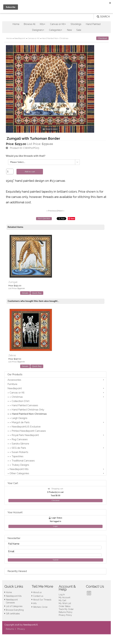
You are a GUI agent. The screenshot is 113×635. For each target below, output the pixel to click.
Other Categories (19, 473)
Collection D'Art (20, 401)
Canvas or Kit (33, 38)
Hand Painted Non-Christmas (55, 38)
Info (35, 603)
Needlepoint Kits (19, 469)
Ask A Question (44, 218)
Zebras (12, 355)
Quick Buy (36, 293)
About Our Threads (42, 600)
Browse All (29, 24)
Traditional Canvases (23, 460)
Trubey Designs (20, 464)
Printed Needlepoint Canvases (29, 430)
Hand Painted (93, 24)
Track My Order (66, 609)
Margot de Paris (21, 422)
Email (11, 551)
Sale (78, 30)
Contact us (38, 596)
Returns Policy (65, 612)
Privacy (21, 629)
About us (37, 592)
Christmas (17, 396)
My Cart (62, 600)
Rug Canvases (20, 439)
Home (16, 24)
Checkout (102, 38)
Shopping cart (57, 489)
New (69, 30)
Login (55, 526)
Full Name (13, 543)
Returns (10, 629)
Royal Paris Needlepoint (25, 435)
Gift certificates (13, 613)
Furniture (12, 384)
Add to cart (30, 172)
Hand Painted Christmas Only (28, 409)
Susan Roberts (20, 452)
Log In (62, 594)
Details (25, 293)
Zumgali (12, 282)
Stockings (76, 24)
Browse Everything (15, 610)
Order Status (64, 606)
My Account (64, 597)
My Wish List (65, 603)
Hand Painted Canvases (25, 405)
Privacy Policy (65, 615)
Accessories (14, 379)
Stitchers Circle (40, 607)
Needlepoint (19, 38)
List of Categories (14, 606)
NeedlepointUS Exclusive (26, 426)
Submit (55, 560)
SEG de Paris (19, 447)
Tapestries (17, 456)
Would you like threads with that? (25, 155)
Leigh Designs (19, 418)
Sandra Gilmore (20, 443)
